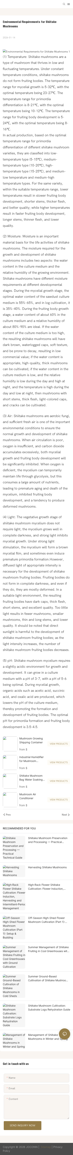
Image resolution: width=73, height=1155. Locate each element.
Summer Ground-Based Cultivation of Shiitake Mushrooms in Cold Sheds (48, 978)
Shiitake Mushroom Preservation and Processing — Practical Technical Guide (47, 840)
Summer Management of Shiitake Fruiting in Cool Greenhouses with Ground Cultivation (48, 949)
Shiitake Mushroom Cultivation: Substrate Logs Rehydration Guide (49, 1007)
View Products (59, 744)
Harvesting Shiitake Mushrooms (47, 867)
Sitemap (46, 1146)
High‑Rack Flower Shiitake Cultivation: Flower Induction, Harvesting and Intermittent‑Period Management (48, 887)
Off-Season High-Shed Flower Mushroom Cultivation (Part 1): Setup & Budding (46, 920)
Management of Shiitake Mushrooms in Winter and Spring (48, 1036)
